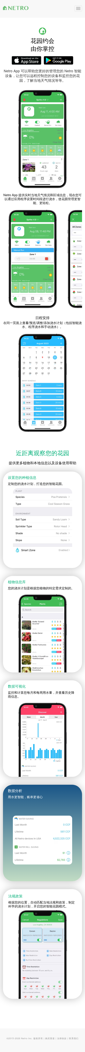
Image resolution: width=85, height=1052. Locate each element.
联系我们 (73, 1038)
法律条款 (62, 1038)
